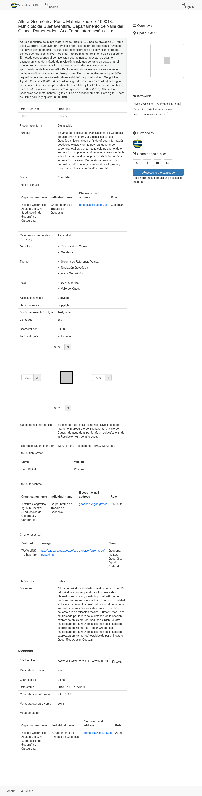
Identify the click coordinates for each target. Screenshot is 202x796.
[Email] (168, 162)
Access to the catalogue (160, 172)
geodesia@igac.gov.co (93, 205)
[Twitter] (137, 162)
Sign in (189, 7)
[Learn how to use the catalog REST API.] (39, 791)
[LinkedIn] (157, 162)
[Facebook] (147, 162)
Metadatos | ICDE (28, 5)
